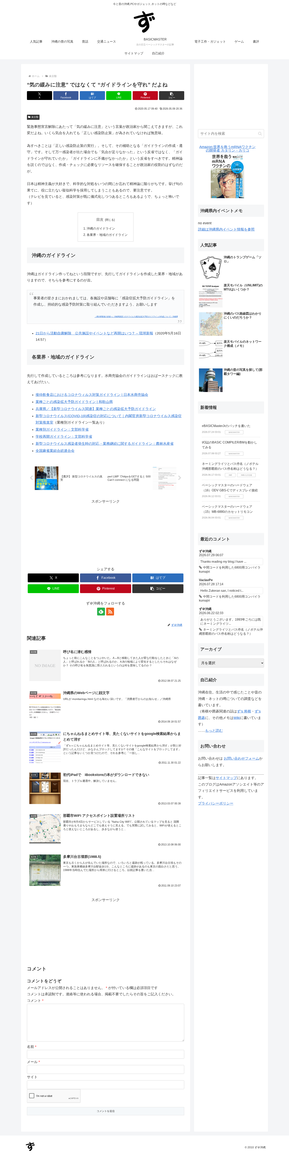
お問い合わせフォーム (241, 758)
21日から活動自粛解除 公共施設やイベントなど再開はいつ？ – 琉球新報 (94, 333)
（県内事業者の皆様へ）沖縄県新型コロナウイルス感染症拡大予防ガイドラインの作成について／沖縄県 (136, 317)
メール (33, 1062)
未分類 (34, 117)
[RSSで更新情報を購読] (110, 611)
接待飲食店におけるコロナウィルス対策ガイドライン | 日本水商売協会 (92, 395)
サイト (32, 1077)
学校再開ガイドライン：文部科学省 (64, 437)
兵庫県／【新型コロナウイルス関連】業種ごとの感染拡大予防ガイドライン (96, 409)
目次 (99, 220)
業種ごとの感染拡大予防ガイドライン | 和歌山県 (74, 402)
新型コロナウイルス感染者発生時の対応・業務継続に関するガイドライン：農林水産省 (105, 444)
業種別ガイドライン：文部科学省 (62, 429)
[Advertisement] (105, 532)
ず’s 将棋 (244, 711)
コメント (35, 1001)
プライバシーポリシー (215, 803)
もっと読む (214, 731)
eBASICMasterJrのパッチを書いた (226, 426)
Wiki (236, 718)
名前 (31, 1047)
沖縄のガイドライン (101, 228)
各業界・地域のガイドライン (107, 234)
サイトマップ (226, 778)
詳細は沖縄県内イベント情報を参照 (226, 229)
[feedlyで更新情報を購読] (101, 611)
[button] (171, 95)
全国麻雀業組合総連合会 (55, 451)
